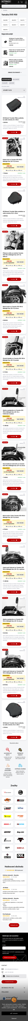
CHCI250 (20, 166)
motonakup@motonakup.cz (11, 969)
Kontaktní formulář (9, 981)
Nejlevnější (16, 79)
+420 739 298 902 (9, 972)
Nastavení (14, 1018)
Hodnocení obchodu (14, 866)
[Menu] (26, 2)
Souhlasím (15, 1013)
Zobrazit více (14, 925)
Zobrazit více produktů (14, 72)
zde (14, 1009)
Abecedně (11, 83)
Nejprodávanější (6, 79)
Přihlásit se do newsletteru (9, 957)
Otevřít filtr (7, 90)
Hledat (24, 6)
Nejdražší (4, 83)
